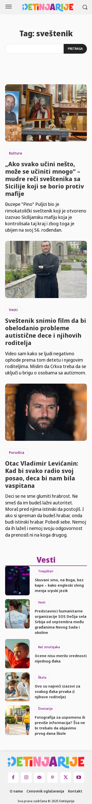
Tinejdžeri (45, 571)
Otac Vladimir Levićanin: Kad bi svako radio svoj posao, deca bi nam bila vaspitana (41, 474)
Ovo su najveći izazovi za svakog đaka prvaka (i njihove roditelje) (57, 691)
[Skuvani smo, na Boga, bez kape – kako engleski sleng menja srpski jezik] (17, 580)
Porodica (16, 452)
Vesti (13, 309)
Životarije (45, 708)
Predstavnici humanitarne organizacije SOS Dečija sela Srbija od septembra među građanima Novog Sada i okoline (60, 621)
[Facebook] (13, 777)
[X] (65, 777)
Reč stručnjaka (49, 647)
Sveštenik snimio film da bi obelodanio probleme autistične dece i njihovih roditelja (45, 331)
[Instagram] (26, 777)
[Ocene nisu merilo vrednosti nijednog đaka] (17, 653)
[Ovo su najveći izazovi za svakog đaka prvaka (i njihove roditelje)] (17, 687)
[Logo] (48, 7)
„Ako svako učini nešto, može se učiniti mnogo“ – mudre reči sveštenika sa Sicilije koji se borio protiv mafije (44, 178)
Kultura (15, 153)
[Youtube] (79, 777)
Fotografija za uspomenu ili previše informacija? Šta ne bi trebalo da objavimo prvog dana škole (60, 725)
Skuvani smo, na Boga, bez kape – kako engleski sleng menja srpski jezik (59, 585)
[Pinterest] (52, 777)
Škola (42, 677)
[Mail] (39, 777)
